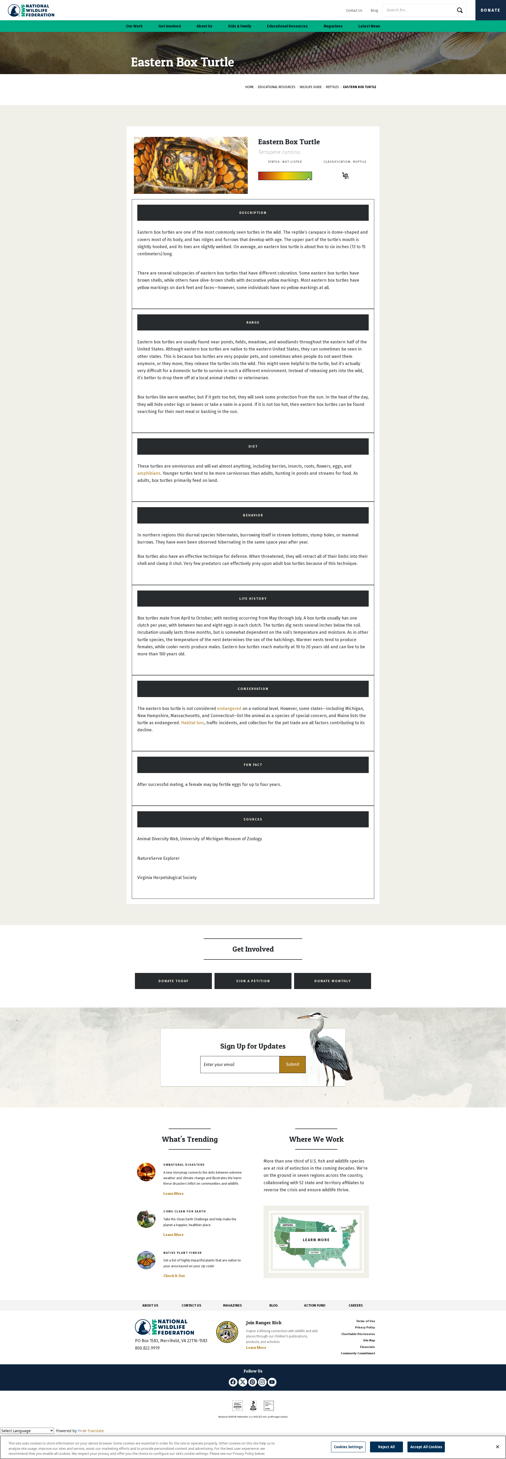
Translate (95, 1430)
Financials (367, 1347)
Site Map (369, 1340)
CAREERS (356, 1305)
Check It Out (174, 1275)
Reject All (386, 1446)
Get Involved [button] (169, 26)
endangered (229, 708)
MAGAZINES (232, 1305)
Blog (374, 10)
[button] (292, 1064)
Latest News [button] (369, 26)
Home (249, 87)
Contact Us (354, 10)
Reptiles (332, 87)
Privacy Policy (365, 1327)
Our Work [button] (134, 26)
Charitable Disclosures (358, 1334)
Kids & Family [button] (239, 26)
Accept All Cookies (426, 1446)
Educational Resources (276, 87)
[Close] (497, 1446)
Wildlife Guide (311, 87)
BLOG (273, 1305)
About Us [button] (204, 26)
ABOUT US (150, 1305)
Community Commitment (358, 1353)
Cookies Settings (348, 1446)
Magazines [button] (333, 26)
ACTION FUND (314, 1305)
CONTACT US (191, 1305)
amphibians (148, 473)
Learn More (173, 1193)
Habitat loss (192, 722)
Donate (491, 10)
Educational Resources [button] (287, 26)
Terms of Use (365, 1321)
